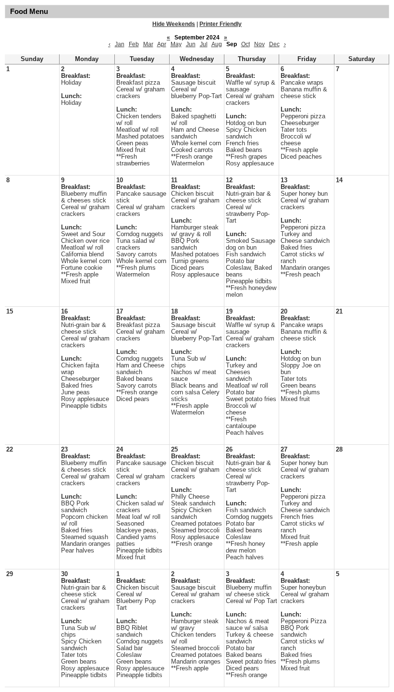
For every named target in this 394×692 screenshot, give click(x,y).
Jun (191, 44)
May (176, 44)
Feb (134, 44)
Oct (245, 44)
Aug (216, 44)
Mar (148, 44)
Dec (274, 44)
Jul (204, 44)
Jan (119, 44)
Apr (161, 44)
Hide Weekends (173, 24)
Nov (259, 44)
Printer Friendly (220, 24)
